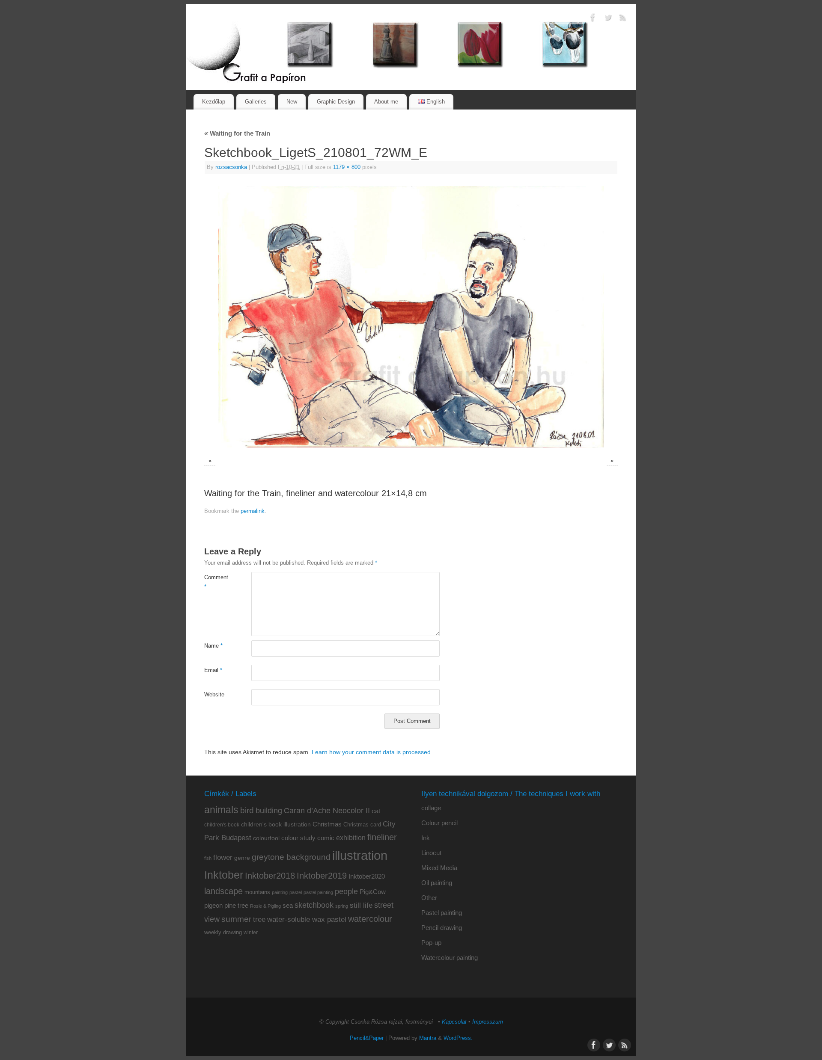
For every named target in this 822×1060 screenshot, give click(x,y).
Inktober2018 (270, 875)
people (346, 891)
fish (207, 858)
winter (251, 933)
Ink (425, 837)
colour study (298, 837)
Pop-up (431, 942)
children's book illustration (276, 824)
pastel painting (318, 892)
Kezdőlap (213, 101)
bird (247, 810)
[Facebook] (593, 19)
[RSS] (622, 19)
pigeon (213, 905)
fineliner (382, 837)
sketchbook (314, 905)
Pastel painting (441, 912)
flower (222, 857)
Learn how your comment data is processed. (372, 752)
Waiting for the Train (237, 133)
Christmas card (362, 824)
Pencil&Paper (367, 1038)
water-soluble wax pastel (306, 919)
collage (431, 807)
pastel (295, 892)
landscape (223, 891)
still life (361, 905)
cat (376, 810)
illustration (359, 855)
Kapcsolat (454, 1022)
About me (386, 101)
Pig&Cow (373, 891)
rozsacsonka (231, 167)
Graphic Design (336, 101)
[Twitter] (608, 19)
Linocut (431, 852)
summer (236, 919)
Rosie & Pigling (265, 906)
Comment (216, 581)
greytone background (291, 857)
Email (213, 670)
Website (214, 695)
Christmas (327, 824)
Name (213, 646)
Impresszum (487, 1022)
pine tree (236, 905)
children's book (221, 825)
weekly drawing (223, 932)
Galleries (256, 101)
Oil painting (436, 882)
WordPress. (458, 1038)
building (269, 810)
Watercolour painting (449, 957)
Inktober (223, 875)
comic (325, 837)
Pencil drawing (441, 927)
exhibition (351, 837)
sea (288, 905)
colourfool (266, 838)
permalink (253, 511)
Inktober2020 (366, 876)
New (291, 101)
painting (280, 892)
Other (429, 897)
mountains (257, 892)
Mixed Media (439, 867)
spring (341, 906)
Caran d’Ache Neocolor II (327, 810)
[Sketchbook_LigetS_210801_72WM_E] (411, 316)
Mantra (427, 1038)
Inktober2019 (322, 875)
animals (221, 809)
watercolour (370, 919)
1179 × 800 (346, 167)
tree (259, 919)
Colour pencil (439, 822)
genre (242, 857)
